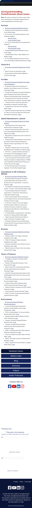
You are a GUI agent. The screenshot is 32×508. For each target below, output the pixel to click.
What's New (16, 356)
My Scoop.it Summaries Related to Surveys (16, 28)
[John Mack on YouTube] (14, 387)
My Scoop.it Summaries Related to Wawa (16, 176)
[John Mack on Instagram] (22, 387)
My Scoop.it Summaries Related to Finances (16, 257)
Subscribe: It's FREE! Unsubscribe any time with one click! (15, 434)
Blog (16, 361)
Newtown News (16, 351)
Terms (21, 481)
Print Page (28, 481)
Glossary (16, 366)
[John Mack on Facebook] (9, 387)
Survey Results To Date (14, 40)
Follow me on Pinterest (12, 470)
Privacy (16, 481)
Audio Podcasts (16, 375)
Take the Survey (12, 38)
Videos (16, 370)
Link (13, 32)
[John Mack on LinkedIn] (18, 387)
